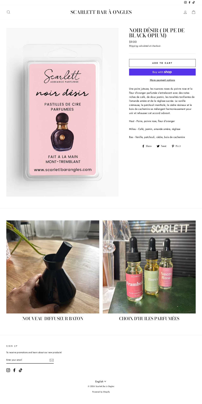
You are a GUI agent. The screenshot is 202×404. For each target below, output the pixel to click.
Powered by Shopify (101, 391)
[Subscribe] (52, 360)
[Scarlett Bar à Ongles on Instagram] (8, 370)
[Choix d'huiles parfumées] (149, 266)
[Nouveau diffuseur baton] (52, 266)
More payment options (162, 80)
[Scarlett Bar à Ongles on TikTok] (20, 370)
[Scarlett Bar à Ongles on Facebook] (14, 370)
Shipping (133, 45)
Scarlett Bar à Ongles (101, 12)
